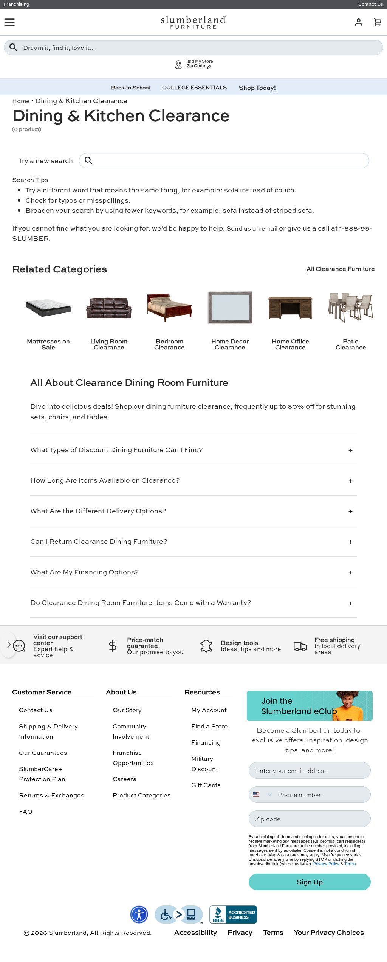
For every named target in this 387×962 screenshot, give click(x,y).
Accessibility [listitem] (195, 932)
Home (21, 100)
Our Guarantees (43, 752)
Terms (350, 864)
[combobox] (193, 47)
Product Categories (142, 795)
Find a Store (209, 726)
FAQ (26, 811)
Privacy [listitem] (240, 932)
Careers (124, 778)
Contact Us (36, 709)
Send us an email (251, 228)
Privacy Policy (326, 864)
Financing (206, 742)
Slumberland (68, 932)
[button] (377, 22)
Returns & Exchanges (51, 795)
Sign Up (310, 882)
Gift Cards (206, 784)
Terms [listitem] (273, 932)
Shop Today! (257, 87)
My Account (209, 709)
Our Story (127, 709)
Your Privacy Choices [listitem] (329, 932)
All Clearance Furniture (341, 269)
